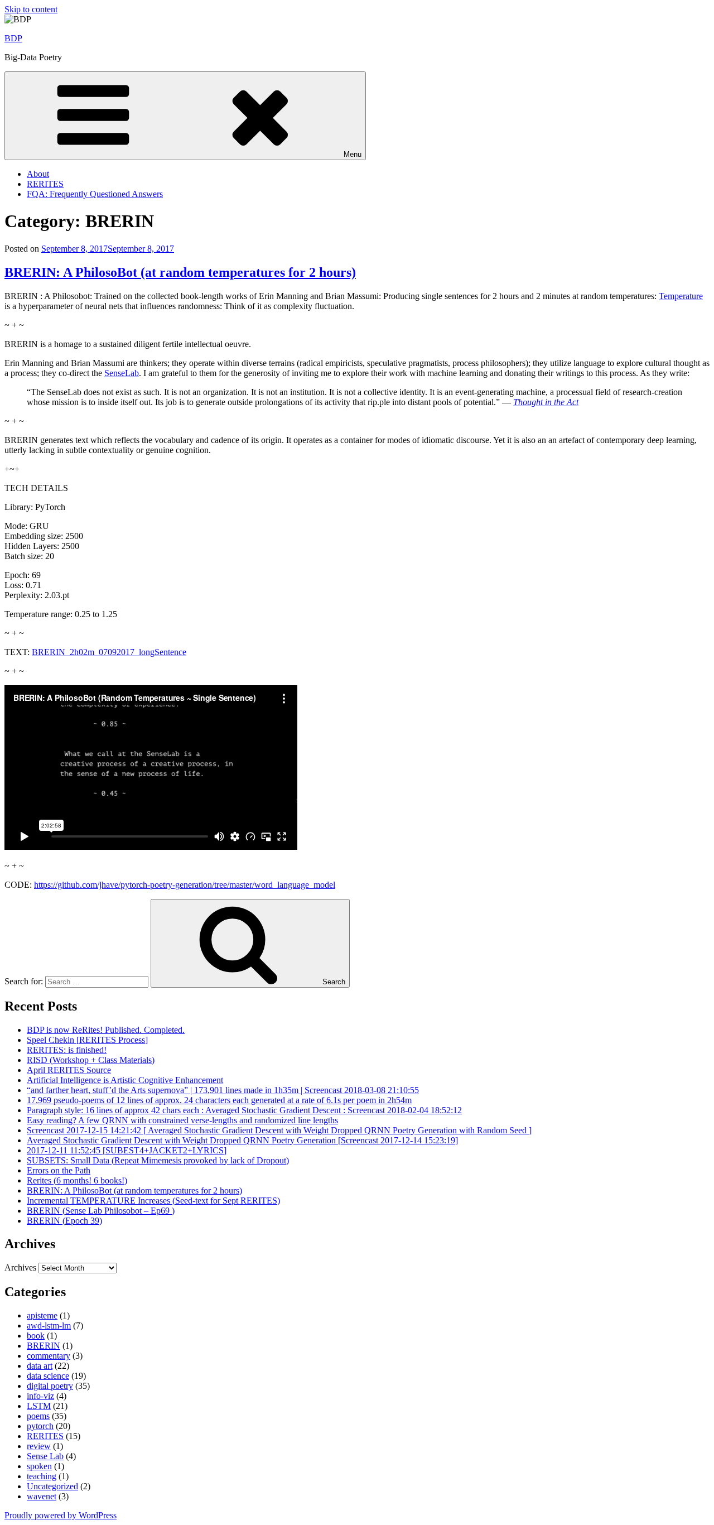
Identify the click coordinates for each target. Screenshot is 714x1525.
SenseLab (121, 373)
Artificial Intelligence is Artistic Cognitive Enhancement (125, 1080)
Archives (20, 1267)
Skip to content (30, 9)
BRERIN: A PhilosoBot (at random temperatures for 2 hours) (180, 272)
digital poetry (50, 1386)
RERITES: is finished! (67, 1050)
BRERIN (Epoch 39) (64, 1220)
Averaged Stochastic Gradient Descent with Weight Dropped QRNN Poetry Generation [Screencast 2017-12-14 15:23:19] (242, 1140)
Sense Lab (45, 1456)
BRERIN (43, 1345)
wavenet (41, 1496)
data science (48, 1375)
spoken (39, 1466)
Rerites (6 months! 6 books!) (77, 1180)
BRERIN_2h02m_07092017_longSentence (109, 652)
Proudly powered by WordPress (60, 1515)
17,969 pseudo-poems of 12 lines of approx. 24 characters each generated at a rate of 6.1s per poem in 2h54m (219, 1100)
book (36, 1335)
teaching (41, 1476)
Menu (352, 154)
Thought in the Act (545, 402)
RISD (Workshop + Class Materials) (91, 1060)
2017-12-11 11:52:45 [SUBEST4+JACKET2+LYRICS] (126, 1150)
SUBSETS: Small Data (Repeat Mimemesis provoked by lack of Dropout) (158, 1160)
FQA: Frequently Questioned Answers (95, 194)
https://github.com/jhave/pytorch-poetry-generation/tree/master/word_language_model (184, 884)
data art (39, 1365)
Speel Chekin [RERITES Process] (87, 1040)
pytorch (40, 1426)
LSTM (39, 1406)
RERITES (45, 184)
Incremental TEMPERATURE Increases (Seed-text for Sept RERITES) (153, 1200)
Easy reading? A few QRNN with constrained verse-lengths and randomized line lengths (182, 1120)
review (39, 1446)
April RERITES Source (69, 1070)
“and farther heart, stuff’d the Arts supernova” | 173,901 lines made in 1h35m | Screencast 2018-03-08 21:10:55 (223, 1090)
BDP (13, 38)
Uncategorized (52, 1486)
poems (38, 1416)
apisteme (42, 1315)
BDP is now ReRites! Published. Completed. (106, 1030)
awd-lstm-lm (49, 1325)
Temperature (681, 296)
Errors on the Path (58, 1170)
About (38, 174)
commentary (48, 1355)
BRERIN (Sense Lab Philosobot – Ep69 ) (101, 1210)
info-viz (40, 1396)
